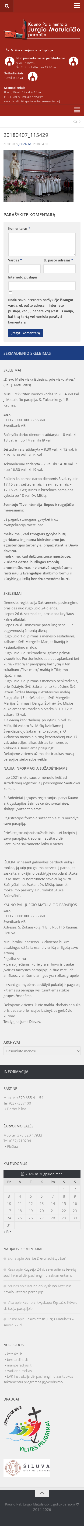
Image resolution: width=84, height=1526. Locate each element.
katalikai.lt (14, 1354)
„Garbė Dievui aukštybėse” (45, 1258)
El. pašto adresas (58, 260)
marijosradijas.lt (19, 1365)
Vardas (15, 260)
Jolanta (25, 144)
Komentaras (19, 228)
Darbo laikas (16, 1108)
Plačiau (12, 1146)
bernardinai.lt (17, 1359)
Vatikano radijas (19, 1370)
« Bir (7, 1231)
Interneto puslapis (23, 277)
